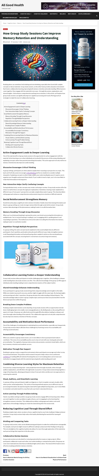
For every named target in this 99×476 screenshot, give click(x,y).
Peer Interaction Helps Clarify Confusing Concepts (20, 111)
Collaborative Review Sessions (14, 147)
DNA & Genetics (24, 17)
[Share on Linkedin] (21, 451)
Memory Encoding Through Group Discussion (18, 116)
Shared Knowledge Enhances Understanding (18, 123)
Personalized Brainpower (10, 14)
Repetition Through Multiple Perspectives (17, 118)
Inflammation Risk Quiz (10, 17)
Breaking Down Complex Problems (15, 125)
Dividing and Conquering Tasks (14, 145)
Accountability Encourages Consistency (16, 130)
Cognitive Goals (25, 14)
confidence (6, 357)
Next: (51, 457)
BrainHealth (7, 42)
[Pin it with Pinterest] (17, 451)
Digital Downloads (84, 14)
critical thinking (31, 173)
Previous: (16, 457)
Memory (5, 29)
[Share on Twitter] (9, 451)
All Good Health (13, 5)
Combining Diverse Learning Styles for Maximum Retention (21, 135)
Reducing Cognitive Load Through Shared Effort (18, 142)
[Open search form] (96, 15)
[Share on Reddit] (13, 451)
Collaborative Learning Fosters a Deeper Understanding (20, 121)
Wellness (63, 14)
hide (24, 103)
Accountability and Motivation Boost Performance (18, 128)
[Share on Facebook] (5, 451)
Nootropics (53, 14)
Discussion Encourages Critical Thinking (17, 109)
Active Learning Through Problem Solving (17, 140)
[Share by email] (29, 451)
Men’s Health (72, 14)
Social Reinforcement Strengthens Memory (16, 114)
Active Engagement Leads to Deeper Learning (17, 106)
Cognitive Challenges (41, 14)
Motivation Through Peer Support (15, 133)
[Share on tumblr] (25, 451)
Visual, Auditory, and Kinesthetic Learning (17, 137)
